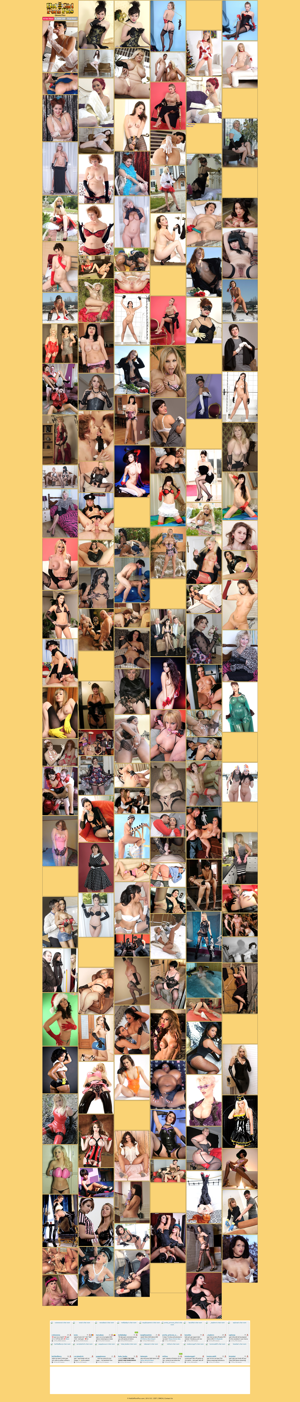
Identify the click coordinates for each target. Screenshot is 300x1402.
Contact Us (169, 1398)
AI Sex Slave (48, 19)
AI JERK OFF (60, 19)
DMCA (160, 1398)
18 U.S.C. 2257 (151, 1398)
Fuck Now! (72, 19)
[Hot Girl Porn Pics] (60, 8)
